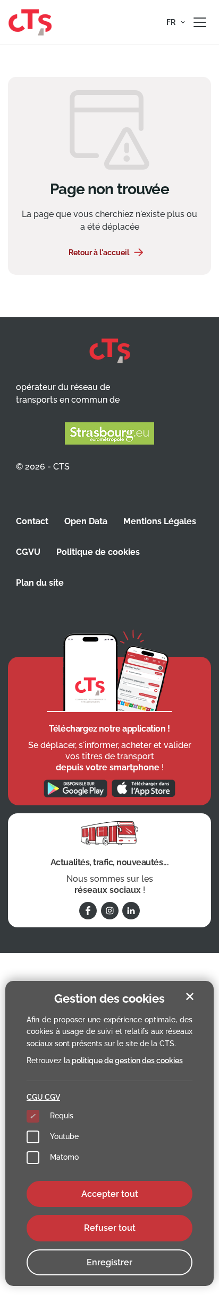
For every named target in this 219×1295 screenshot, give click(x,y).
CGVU (28, 552)
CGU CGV (43, 1097)
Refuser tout (110, 1228)
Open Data (85, 521)
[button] (175, 22)
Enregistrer (109, 1262)
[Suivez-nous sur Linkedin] (131, 910)
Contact (32, 521)
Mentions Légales (159, 521)
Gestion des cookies (109, 998)
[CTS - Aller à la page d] (30, 22)
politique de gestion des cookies (126, 1060)
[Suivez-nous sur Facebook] (88, 910)
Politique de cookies (98, 552)
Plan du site (40, 583)
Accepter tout (109, 1194)
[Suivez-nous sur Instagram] (110, 910)
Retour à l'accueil (99, 252)
